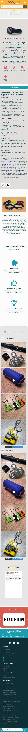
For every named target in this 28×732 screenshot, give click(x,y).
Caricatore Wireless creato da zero (10, 686)
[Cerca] (25, 6)
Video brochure (6, 699)
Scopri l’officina (6, 666)
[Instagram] (10, 643)
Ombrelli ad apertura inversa (8, 696)
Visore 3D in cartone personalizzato (10, 697)
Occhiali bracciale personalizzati (9, 713)
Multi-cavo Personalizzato (8, 723)
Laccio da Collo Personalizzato (9, 688)
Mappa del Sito (6, 670)
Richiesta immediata (12, 729)
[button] (3, 30)
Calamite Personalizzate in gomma (10, 721)
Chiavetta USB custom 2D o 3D (9, 706)
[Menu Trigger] (2, 2)
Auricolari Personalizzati (7, 685)
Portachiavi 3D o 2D (7, 704)
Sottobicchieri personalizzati (8, 690)
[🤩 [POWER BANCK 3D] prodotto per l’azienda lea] (13, 380)
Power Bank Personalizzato (8, 708)
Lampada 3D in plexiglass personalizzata (11, 717)
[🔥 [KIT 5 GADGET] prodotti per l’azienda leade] (13, 354)
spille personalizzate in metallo (14, 170)
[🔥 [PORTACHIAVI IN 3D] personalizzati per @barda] (13, 432)
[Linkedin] (18, 643)
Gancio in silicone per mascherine (10, 710)
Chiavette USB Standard (8, 683)
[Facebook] (14, 643)
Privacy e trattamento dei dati (9, 677)
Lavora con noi (6, 668)
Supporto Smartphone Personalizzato (10, 715)
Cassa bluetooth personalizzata (9, 692)
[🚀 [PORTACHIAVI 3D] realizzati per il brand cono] (13, 406)
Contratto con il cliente (7, 675)
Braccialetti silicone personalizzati (9, 694)
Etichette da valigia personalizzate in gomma (12, 701)
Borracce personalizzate (8, 712)
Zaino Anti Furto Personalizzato (9, 719)
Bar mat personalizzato (7, 724)
